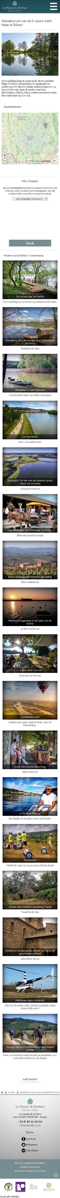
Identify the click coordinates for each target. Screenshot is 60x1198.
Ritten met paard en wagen (30, 533)
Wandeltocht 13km (30, 345)
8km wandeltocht (30, 580)
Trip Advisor (32, 1150)
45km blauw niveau (30, 955)
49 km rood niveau (30, 625)
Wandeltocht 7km (30, 910)
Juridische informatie (30, 1166)
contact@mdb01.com (30, 1125)
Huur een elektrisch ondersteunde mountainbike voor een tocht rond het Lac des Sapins (30, 1053)
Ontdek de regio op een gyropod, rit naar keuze (30, 863)
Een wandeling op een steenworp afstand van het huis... (30, 299)
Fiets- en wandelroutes (30, 439)
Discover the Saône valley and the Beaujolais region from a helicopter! (30, 1004)
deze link (25, 95)
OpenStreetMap (34, 161)
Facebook (30, 1138)
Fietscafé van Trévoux (30, 673)
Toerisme (11, 1092)
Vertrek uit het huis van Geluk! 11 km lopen (30, 393)
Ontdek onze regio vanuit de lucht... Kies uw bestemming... (30, 721)
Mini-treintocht (30, 769)
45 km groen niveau (30, 485)
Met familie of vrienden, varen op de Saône (30, 816)
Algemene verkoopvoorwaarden (30, 1170)
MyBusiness (31, 1144)
